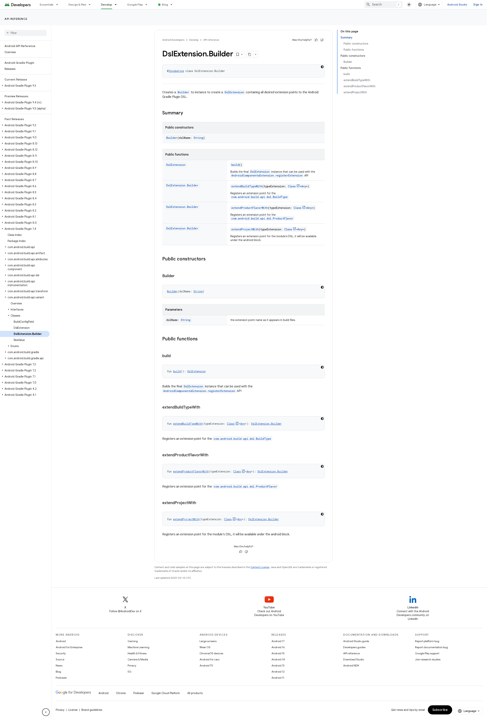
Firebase (138, 693)
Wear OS (205, 647)
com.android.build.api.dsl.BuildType (259, 197)
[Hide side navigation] (46, 712)
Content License (260, 567)
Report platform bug (427, 641)
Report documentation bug (431, 647)
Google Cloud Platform (165, 693)
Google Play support (427, 653)
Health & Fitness (137, 653)
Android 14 (278, 659)
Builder (183, 92)
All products (195, 693)
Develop (106, 4)
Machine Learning (138, 647)
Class (292, 186)
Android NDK (351, 665)
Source (60, 659)
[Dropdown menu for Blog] (173, 4)
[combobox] (383, 4)
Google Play (135, 4)
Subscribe (440, 710)
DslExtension (234, 92)
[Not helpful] (322, 40)
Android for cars (209, 659)
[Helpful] (316, 40)
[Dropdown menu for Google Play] (148, 4)
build (235, 165)
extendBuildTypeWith (246, 186)
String (198, 138)
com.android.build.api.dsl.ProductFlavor (262, 218)
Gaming (133, 641)
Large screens (208, 641)
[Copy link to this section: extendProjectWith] (200, 503)
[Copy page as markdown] (249, 54)
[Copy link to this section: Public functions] (201, 339)
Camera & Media (138, 659)
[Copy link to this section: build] (174, 356)
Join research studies (427, 659)
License (73, 709)
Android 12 (278, 671)
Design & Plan (77, 4)
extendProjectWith (245, 229)
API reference (16, 19)
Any (303, 186)
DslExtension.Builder (182, 185)
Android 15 (278, 653)
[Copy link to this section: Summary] (187, 113)
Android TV (206, 665)
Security (61, 653)
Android (61, 641)
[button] (25, 86)
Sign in (477, 4)
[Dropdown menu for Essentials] (59, 4)
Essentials (47, 4)
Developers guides (354, 647)
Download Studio (353, 659)
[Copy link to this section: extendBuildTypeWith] (204, 407)
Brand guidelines (91, 709)
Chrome (121, 693)
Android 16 (278, 647)
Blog (165, 4)
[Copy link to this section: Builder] (178, 276)
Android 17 (278, 641)
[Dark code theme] (322, 67)
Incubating (176, 71)
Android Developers (173, 39)
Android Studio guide (356, 641)
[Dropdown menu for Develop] (117, 4)
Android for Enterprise (69, 647)
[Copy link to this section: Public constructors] (209, 259)
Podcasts (61, 677)
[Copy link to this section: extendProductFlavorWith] (212, 455)
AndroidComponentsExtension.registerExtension (267, 175)
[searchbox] (26, 33)
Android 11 (277, 677)
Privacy (132, 665)
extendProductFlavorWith (249, 208)
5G (129, 671)
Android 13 (277, 665)
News (59, 665)
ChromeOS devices (211, 653)
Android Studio (457, 4)
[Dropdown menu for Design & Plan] (91, 4)
